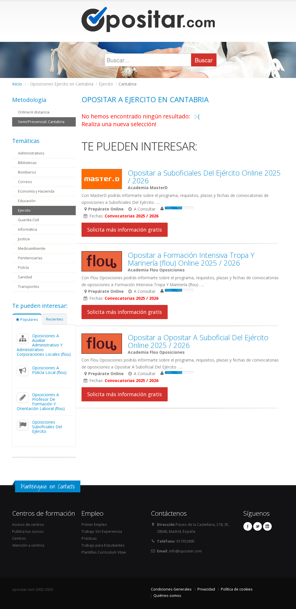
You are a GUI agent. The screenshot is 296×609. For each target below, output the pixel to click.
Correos (25, 181)
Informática (27, 229)
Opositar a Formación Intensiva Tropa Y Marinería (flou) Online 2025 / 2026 (191, 259)
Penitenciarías (30, 258)
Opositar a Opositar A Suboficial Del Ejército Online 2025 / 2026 (198, 341)
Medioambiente (31, 248)
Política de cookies (237, 589)
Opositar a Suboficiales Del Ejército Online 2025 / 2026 (204, 176)
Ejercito (24, 210)
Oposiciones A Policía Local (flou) (49, 370)
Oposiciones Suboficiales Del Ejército (47, 426)
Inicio (17, 84)
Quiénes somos (167, 595)
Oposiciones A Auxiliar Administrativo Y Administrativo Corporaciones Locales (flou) (44, 345)
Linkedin (267, 526)
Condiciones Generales (171, 589)
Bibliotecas (27, 162)
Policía (23, 267)
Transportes (28, 286)
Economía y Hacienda (36, 191)
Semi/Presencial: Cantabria (41, 121)
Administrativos (31, 153)
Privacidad (206, 589)
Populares (28, 319)
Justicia (24, 238)
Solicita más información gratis (124, 229)
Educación (27, 200)
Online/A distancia (33, 112)
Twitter (257, 526)
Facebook (247, 526)
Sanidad (25, 277)
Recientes (54, 319)
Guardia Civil (28, 219)
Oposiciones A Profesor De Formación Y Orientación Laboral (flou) (41, 401)
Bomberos (27, 172)
